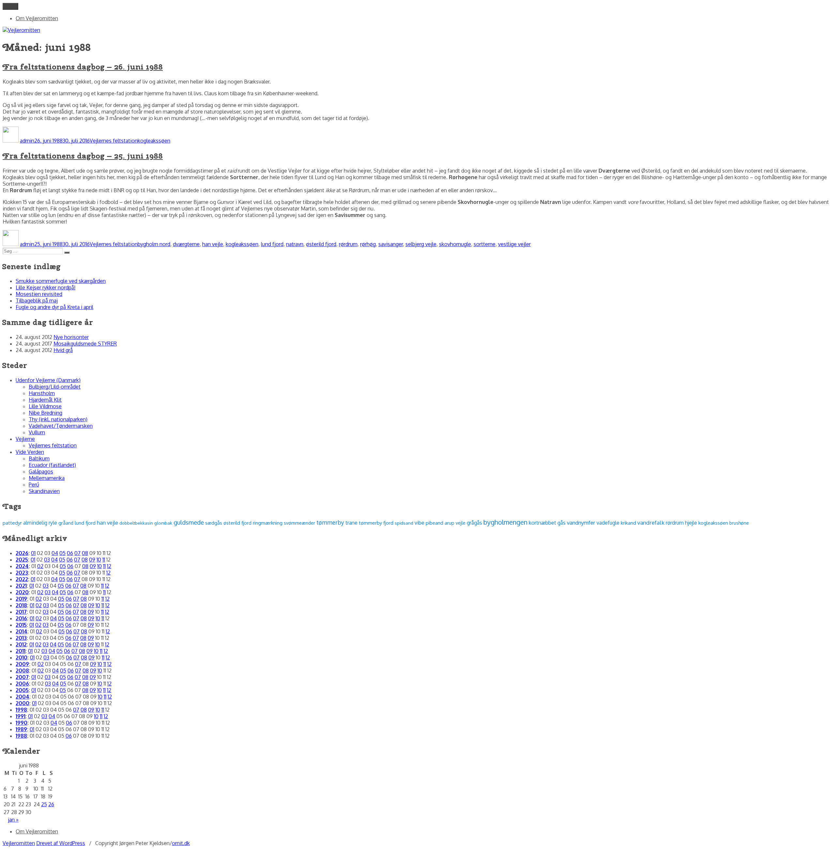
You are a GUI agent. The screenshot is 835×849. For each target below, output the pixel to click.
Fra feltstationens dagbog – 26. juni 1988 (83, 66)
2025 (22, 559)
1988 (21, 736)
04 (55, 553)
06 (70, 553)
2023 (22, 572)
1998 (21, 709)
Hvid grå (63, 350)
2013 (21, 638)
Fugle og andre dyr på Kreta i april (54, 307)
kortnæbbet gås (547, 522)
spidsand (404, 523)
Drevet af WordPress (60, 843)
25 (44, 804)
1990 (21, 722)
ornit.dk (181, 843)
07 (77, 553)
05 (62, 553)
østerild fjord (321, 244)
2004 (22, 696)
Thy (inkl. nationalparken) (58, 419)
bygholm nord (154, 244)
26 (51, 804)
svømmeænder (299, 523)
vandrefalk (650, 522)
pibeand (434, 523)
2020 (22, 592)
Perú (34, 484)
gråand (65, 523)
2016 (21, 618)
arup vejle (455, 523)
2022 (22, 579)
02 (40, 566)
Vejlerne (25, 439)
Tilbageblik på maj (37, 300)
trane (351, 522)
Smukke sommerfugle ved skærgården (61, 281)
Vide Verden (30, 452)
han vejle (212, 244)
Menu (10, 6)
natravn (294, 244)
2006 (22, 683)
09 (92, 559)
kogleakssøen (154, 140)
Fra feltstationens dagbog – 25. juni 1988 (83, 155)
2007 (22, 677)
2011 (20, 651)
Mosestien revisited (39, 294)
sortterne (484, 244)
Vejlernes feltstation (114, 140)
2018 (21, 605)
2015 (21, 625)
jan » (13, 819)
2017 (21, 612)
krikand (628, 523)
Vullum (37, 432)
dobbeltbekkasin (136, 523)
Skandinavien (44, 491)
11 (103, 559)
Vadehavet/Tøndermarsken (61, 426)
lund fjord (272, 244)
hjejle (691, 522)
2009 (22, 664)
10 (99, 559)
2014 (21, 631)
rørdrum (348, 244)
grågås (474, 522)
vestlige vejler (514, 244)
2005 (22, 690)
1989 (21, 729)
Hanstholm (42, 393)
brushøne (739, 523)
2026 (22, 553)
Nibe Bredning (45, 412)
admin (27, 140)
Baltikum (39, 458)
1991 (20, 716)
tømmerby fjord (376, 523)
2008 (22, 670)
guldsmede (189, 522)
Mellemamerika (47, 478)
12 (109, 566)
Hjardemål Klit (45, 399)
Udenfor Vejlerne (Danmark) (48, 380)
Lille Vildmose (45, 406)
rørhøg (368, 244)
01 (33, 553)
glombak (163, 523)
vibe (419, 522)
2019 (21, 598)
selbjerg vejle (420, 244)
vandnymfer (581, 522)
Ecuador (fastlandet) (52, 465)
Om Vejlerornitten (37, 18)
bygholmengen (505, 522)
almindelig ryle (40, 522)
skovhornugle (455, 244)
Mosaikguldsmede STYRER (85, 343)
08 (85, 553)
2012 (21, 644)
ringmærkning (267, 523)
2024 (22, 566)
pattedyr (12, 523)
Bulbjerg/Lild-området (55, 386)
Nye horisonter (71, 337)
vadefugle (608, 522)
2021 (21, 585)
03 (47, 559)
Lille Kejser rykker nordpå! (45, 287)
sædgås (213, 523)
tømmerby (330, 522)
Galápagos (41, 471)
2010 (21, 657)
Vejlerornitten (19, 843)
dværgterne (186, 244)
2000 (22, 703)
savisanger (390, 244)
